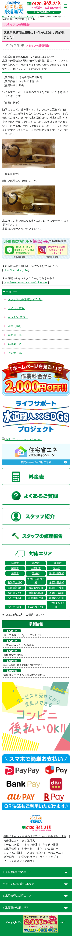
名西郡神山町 (15, 587)
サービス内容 (11, 844)
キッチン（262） (18, 317)
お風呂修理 (10, 848)
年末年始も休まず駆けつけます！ (23, 665)
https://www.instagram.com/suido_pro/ (25, 282)
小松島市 (57, 563)
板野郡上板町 (15, 607)
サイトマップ (48, 856)
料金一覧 (27, 848)
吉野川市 (36, 568)
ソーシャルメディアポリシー (20, 861)
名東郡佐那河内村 (35, 580)
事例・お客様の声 (47, 848)
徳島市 (15, 563)
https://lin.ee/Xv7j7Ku (16, 270)
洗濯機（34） (16, 344)
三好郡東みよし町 (56, 605)
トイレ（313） (16, 308)
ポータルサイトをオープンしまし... (24, 635)
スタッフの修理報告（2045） (25, 299)
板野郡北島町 (15, 598)
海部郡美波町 (15, 592)
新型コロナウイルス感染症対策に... (24, 675)
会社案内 (8, 856)
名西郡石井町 (56, 582)
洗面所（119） (16, 335)
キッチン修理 (50, 844)
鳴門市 (35, 563)
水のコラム (54, 852)
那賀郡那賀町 (35, 587)
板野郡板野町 (56, 598)
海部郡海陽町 (35, 592)
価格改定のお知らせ (15, 655)
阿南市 (15, 568)
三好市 (35, 573)
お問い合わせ (27, 856)
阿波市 (56, 568)
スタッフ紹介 (35, 852)
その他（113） (16, 352)
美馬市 (15, 573)
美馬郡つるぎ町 (35, 607)
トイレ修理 (30, 844)
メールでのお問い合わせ (43, 12)
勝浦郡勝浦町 (56, 573)
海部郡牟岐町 (56, 587)
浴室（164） (15, 326)
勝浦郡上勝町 (15, 582)
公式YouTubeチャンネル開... (19, 645)
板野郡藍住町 (35, 598)
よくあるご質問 (12, 852)
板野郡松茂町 (56, 592)
